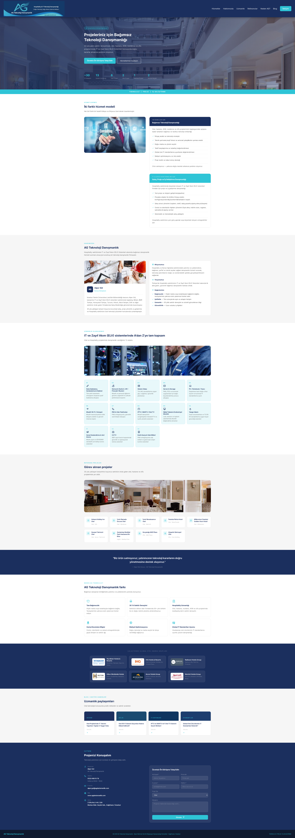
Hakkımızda (228, 8)
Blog (275, 8)
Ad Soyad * (155, 774)
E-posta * (155, 783)
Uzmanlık (240, 8)
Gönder (179, 817)
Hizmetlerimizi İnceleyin (129, 61)
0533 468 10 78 (93, 778)
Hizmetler (216, 8)
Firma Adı (184, 774)
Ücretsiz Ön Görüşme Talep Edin (100, 61)
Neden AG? (265, 8)
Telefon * (183, 783)
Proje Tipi (155, 791)
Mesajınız (155, 800)
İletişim (286, 8)
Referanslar (253, 8)
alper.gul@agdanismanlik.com (98, 788)
